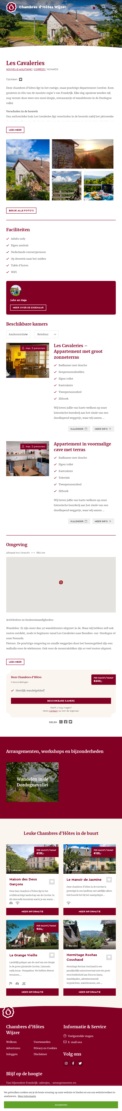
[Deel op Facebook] (66, 722)
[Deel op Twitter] (71, 722)
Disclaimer (40, 1054)
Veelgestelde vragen (80, 1036)
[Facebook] (73, 1063)
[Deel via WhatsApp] (61, 722)
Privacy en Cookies (45, 1048)
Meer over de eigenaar (28, 307)
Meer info (101, 429)
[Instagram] (66, 1063)
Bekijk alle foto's (21, 210)
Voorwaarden (42, 1042)
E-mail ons (74, 1042)
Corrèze (39, 69)
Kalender (77, 429)
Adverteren (13, 1048)
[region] (61, 1098)
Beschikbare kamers (61, 701)
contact (53, 711)
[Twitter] (80, 1063)
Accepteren (61, 1104)
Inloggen (12, 1054)
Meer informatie (27, 1096)
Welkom (11, 1042)
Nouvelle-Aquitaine (19, 69)
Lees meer (15, 130)
